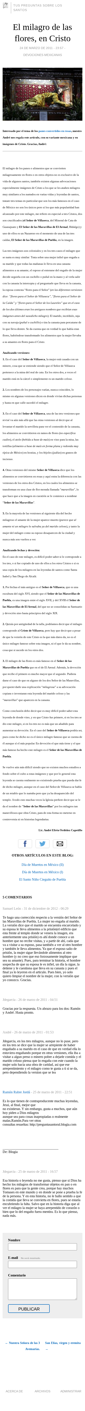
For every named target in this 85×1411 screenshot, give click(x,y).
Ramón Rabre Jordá (17, 1092)
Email (60, 843)
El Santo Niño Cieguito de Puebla (42, 879)
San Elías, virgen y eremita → (63, 1346)
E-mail (24, 1258)
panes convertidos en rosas (55, 131)
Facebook (25, 843)
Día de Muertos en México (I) (42, 872)
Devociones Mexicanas (42, 55)
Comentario (17, 1275)
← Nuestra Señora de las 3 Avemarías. (22, 1346)
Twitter (42, 843)
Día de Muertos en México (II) (43, 865)
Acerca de (14, 1391)
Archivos (42, 1391)
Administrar (70, 1391)
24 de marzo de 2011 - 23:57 (41, 48)
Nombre (14, 1240)
